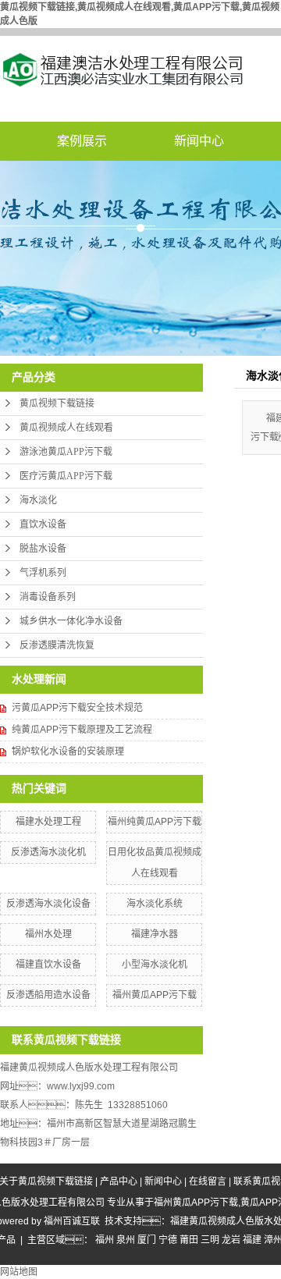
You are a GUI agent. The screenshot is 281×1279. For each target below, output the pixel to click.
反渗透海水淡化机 (48, 852)
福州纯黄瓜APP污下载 (154, 821)
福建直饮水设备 (48, 964)
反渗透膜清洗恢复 (57, 645)
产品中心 (118, 1181)
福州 (104, 1240)
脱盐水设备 (43, 548)
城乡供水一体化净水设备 (71, 621)
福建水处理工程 (48, 821)
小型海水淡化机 (154, 964)
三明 (210, 1240)
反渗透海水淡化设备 (48, 903)
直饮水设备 (43, 524)
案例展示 (82, 140)
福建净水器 (154, 934)
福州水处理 (48, 934)
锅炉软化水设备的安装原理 (68, 751)
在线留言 (207, 1181)
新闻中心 (199, 140)
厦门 (146, 1240)
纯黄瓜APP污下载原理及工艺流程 (82, 729)
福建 (252, 1240)
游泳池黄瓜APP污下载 (66, 451)
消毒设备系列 (48, 597)
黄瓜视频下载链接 (57, 403)
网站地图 (18, 1272)
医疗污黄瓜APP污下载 (66, 476)
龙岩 (231, 1240)
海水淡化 (38, 500)
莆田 (189, 1240)
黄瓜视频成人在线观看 (66, 427)
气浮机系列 (43, 572)
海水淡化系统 (154, 903)
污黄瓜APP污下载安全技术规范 (77, 707)
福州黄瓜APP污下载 (154, 994)
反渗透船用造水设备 (48, 994)
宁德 (167, 1240)
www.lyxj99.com (81, 1086)
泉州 (125, 1240)
